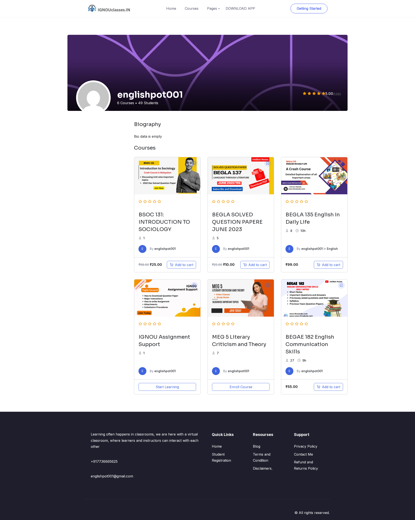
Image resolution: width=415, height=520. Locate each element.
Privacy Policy (305, 446)
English (332, 248)
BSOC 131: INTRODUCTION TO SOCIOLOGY (164, 222)
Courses (191, 8)
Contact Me (303, 454)
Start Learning (167, 387)
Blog (256, 446)
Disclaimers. (262, 468)
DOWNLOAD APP (240, 8)
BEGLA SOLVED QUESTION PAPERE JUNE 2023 (237, 222)
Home (171, 8)
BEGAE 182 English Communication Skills (310, 344)
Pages (212, 8)
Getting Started (309, 8)
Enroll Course (241, 387)
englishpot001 (165, 248)
